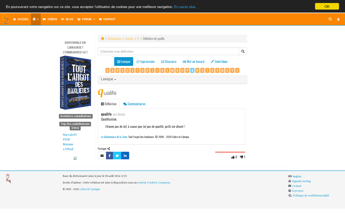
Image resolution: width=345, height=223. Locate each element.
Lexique (129, 38)
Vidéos (51, 19)
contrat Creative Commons (153, 182)
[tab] (172, 80)
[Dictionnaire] (36, 19)
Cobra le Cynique (89, 189)
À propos (297, 190)
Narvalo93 (70, 135)
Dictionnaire (114, 38)
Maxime (68, 144)
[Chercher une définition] (330, 19)
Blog (68, 19)
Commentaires (136, 103)
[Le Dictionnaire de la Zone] (75, 158)
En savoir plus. (185, 6)
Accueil (22, 19)
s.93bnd (68, 149)
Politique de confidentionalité (311, 195)
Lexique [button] (107, 79)
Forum (85, 19)
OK (327, 6)
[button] (338, 19)
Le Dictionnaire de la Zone (114, 137)
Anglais (297, 176)
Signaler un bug (301, 181)
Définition (110, 103)
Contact (108, 19)
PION (66, 140)
